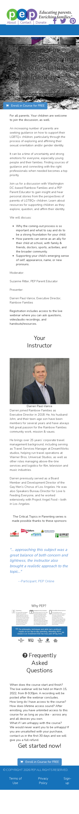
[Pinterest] (73, 21)
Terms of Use (15, 780)
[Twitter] (63, 21)
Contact (25, 22)
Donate (41, 22)
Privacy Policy (43, 780)
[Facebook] (55, 21)
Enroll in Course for (27, 106)
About (11, 22)
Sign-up (67, 780)
